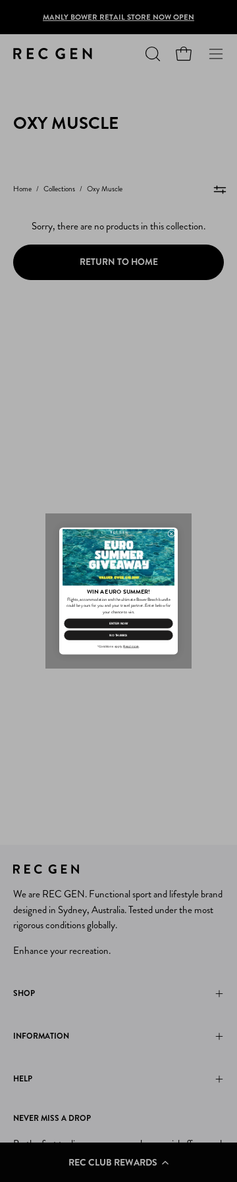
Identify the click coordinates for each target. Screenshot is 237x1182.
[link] (118, 557)
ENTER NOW (118, 623)
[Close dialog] (171, 533)
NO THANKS (118, 635)
